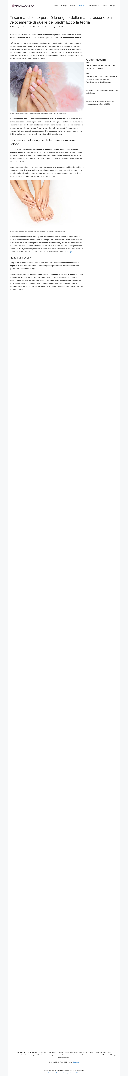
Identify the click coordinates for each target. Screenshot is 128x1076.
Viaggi (112, 5)
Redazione (59, 1073)
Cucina (55, 5)
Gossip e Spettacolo (68, 5)
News (105, 5)
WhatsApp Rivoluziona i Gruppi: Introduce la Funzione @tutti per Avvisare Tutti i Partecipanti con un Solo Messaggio (101, 79)
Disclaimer (76, 1073)
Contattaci (76, 1062)
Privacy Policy (67, 1073)
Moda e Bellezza (93, 5)
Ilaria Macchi (42, 27)
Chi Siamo (51, 1073)
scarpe (69, 252)
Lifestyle (81, 5)
